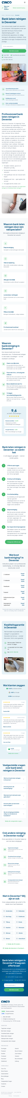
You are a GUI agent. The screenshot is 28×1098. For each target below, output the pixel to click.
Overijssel (3, 1056)
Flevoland (3, 1058)
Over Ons (3, 1068)
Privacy (10, 1095)
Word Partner (4, 1071)
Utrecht (17, 1048)
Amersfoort (22, 938)
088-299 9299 (6, 1016)
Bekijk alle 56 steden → (14, 944)
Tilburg (8, 922)
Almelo (21, 933)
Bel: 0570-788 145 (8, 59)
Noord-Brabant (18, 1058)
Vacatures (3, 1083)
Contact (3, 1086)
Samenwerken (4, 1073)
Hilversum (21, 927)
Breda (20, 922)
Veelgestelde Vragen (6, 1081)
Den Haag (8, 916)
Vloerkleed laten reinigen (7, 1033)
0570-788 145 (14, 652)
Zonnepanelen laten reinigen (8, 1041)
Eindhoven (22, 916)
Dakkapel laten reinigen (7, 1038)
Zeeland (17, 1056)
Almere (8, 938)
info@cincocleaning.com (9, 1019)
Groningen (3, 1048)
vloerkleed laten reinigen (14, 188)
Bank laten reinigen (10, 15)
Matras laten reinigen (6, 1036)
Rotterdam (21, 911)
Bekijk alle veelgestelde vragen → (14, 821)
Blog (2, 1078)
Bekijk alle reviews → (14, 753)
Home (3, 15)
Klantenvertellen (8, 1011)
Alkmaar (8, 933)
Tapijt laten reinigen (6, 1028)
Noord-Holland (18, 1051)
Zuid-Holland (18, 1053)
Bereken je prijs (14, 51)
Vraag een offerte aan (14, 542)
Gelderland (4, 1061)
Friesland (3, 1051)
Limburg (17, 1061)
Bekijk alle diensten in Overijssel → (15, 948)
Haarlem (8, 927)
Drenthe (3, 1053)
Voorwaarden (16, 1095)
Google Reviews (8, 1013)
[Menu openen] (24, 2)
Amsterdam (9, 911)
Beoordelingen (5, 1076)
